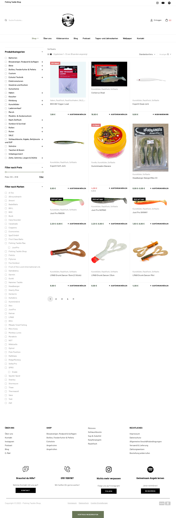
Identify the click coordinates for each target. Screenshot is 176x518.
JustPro (15, 247)
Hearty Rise (14, 290)
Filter (41, 177)
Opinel (11, 348)
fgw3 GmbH (14, 235)
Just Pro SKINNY (140, 212)
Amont (12, 200)
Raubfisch (60, 100)
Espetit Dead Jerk (141, 104)
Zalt (10, 403)
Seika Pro (13, 363)
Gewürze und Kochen (18, 85)
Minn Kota (13, 328)
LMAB (11, 317)
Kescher (12, 96)
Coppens (13, 227)
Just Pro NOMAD (98, 210)
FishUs (12, 255)
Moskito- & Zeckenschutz (20, 116)
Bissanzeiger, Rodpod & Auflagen (24, 61)
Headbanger (14, 286)
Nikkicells (13, 344)
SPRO (11, 367)
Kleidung (13, 100)
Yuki (10, 399)
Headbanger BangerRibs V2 (145, 178)
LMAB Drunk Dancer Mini (143, 275)
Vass (11, 395)
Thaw (11, 387)
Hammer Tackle (16, 282)
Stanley (12, 379)
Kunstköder (96, 89)
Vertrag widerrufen (88, 514)
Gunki (11, 278)
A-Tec (11, 192)
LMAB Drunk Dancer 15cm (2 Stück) (65, 275)
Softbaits (114, 89)
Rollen (11, 127)
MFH (10, 321)
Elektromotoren (16, 81)
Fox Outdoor (14, 263)
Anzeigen (163, 54)
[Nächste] (73, 299)
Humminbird (14, 301)
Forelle (94, 162)
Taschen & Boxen (16, 150)
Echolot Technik (16, 77)
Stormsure (13, 383)
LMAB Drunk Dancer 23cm (102, 275)
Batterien (13, 58)
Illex (10, 305)
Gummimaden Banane (101, 166)
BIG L (11, 208)
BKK (10, 212)
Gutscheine (14, 89)
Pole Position (14, 352)
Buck (11, 216)
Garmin (12, 274)
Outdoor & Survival (17, 123)
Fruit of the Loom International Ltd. (24, 267)
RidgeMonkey (15, 359)
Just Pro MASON (57, 213)
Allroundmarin (15, 196)
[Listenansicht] (48, 54)
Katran (12, 313)
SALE (81, 100)
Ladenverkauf (15, 108)
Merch (11, 112)
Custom (12, 73)
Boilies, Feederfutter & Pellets (22, 69)
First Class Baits (16, 239)
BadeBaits (13, 204)
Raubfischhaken (71, 100)
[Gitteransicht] (51, 54)
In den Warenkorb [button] (161, 114)
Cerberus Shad (98, 92)
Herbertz (13, 294)
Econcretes (14, 231)
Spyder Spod (14, 375)
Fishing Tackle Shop (18, 251)
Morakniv (13, 336)
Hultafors (13, 297)
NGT (10, 340)
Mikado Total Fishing (18, 325)
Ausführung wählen (78, 114)
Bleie (11, 65)
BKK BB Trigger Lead (59, 104)
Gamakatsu (14, 270)
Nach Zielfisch (15, 119)
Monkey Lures (15, 332)
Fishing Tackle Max (17, 243)
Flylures (12, 259)
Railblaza (13, 356)
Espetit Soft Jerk (58, 166)
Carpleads (13, 223)
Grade (14, 372)
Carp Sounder (15, 220)
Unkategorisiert (16, 154)
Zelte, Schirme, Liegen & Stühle (23, 157)
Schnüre (12, 146)
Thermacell (14, 391)
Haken (52, 100)
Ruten (11, 131)
